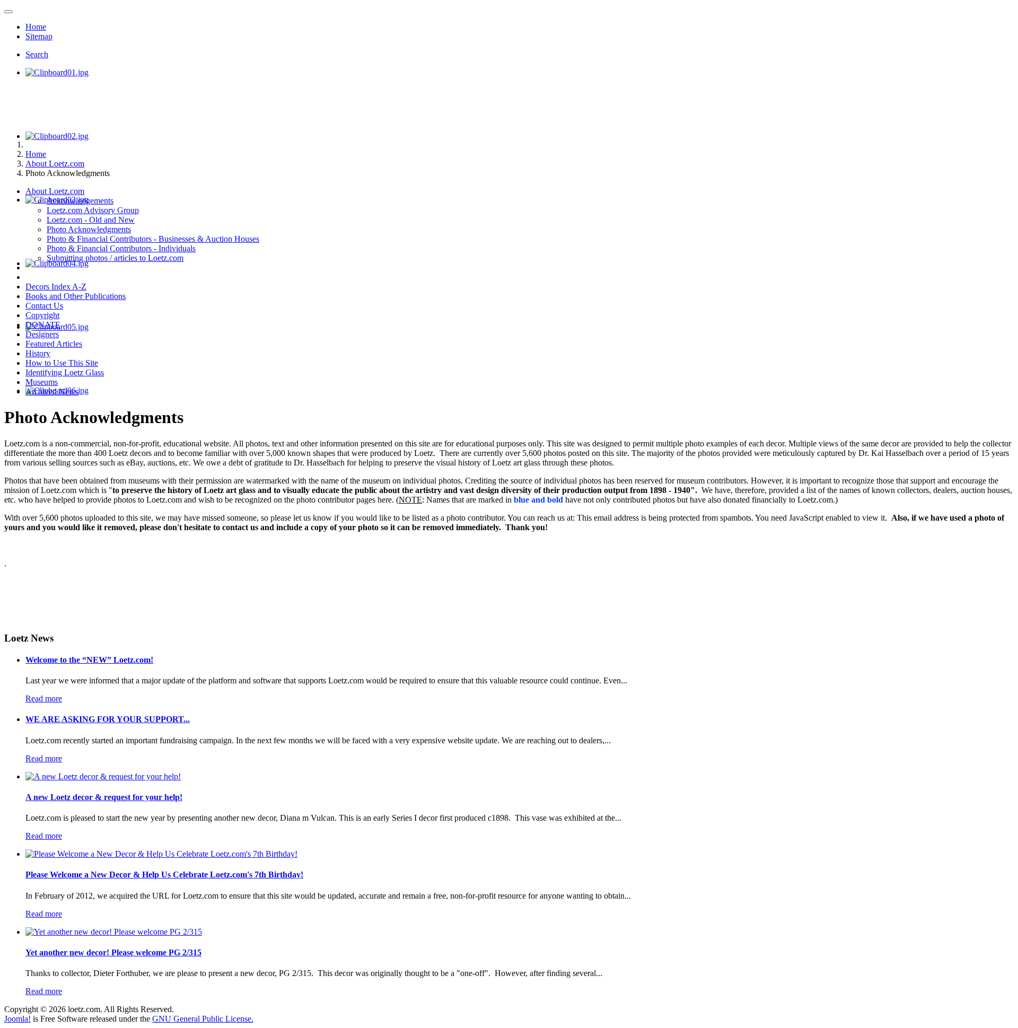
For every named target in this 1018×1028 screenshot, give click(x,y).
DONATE (42, 324)
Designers (42, 334)
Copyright (42, 315)
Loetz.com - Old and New (91, 219)
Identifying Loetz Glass (64, 372)
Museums (41, 381)
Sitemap (38, 36)
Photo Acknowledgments (89, 229)
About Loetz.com (54, 191)
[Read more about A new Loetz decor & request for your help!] (103, 776)
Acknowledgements (80, 200)
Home (35, 26)
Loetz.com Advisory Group (93, 210)
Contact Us (44, 305)
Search (36, 54)
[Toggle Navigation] (8, 11)
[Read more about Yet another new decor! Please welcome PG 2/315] (113, 931)
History (37, 353)
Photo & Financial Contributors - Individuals (121, 248)
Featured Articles (53, 343)
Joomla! (17, 1018)
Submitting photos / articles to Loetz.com (115, 257)
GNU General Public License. (202, 1018)
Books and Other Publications (75, 296)
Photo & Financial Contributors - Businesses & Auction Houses (153, 238)
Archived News (51, 391)
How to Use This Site (61, 362)
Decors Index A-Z (55, 286)
